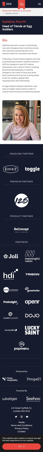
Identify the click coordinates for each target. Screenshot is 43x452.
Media (22, 422)
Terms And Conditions (21, 425)
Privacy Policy (21, 428)
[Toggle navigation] (39, 4)
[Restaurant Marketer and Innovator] (7, 4)
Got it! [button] (21, 446)
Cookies (22, 431)
